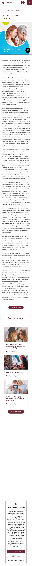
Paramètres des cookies (15, 560)
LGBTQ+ (18, 11)
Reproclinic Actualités (8, 11)
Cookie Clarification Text (14, 543)
